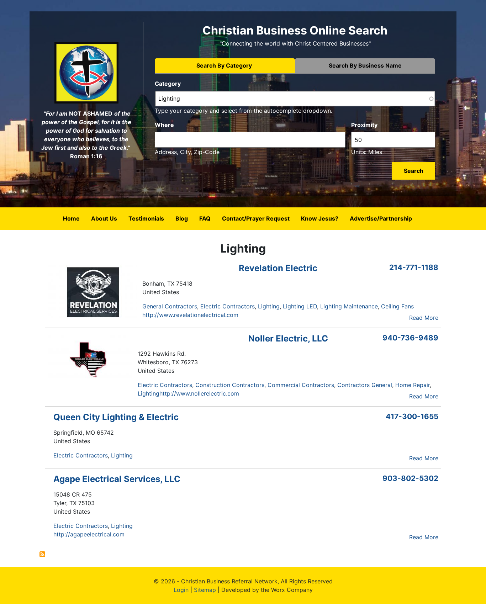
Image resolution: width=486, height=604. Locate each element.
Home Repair (412, 384)
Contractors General (364, 384)
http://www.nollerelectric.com (199, 393)
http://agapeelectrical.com (89, 534)
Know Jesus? (319, 218)
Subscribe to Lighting (42, 554)
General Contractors (169, 306)
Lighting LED (300, 306)
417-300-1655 (412, 416)
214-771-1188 (413, 267)
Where (164, 124)
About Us (104, 218)
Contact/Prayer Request (256, 218)
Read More (423, 317)
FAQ (205, 218)
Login (181, 589)
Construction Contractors (229, 384)
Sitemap (205, 589)
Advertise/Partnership (381, 218)
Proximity (364, 124)
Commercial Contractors (301, 384)
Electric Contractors (227, 306)
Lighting (269, 306)
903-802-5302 (410, 478)
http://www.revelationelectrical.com (190, 314)
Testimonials (146, 218)
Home (71, 218)
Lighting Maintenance (349, 306)
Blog (181, 218)
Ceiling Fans (397, 306)
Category (168, 83)
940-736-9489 (410, 337)
